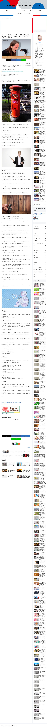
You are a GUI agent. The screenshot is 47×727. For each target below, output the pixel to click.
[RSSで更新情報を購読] (19, 444)
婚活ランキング (36, 219)
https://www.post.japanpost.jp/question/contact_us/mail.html (12, 71)
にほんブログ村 (36, 216)
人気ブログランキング (5, 413)
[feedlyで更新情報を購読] (17, 444)
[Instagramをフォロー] (15, 444)
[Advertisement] (16, 26)
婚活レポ (10, 417)
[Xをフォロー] (13, 444)
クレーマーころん (5, 417)
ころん (39, 42)
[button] (45, 204)
